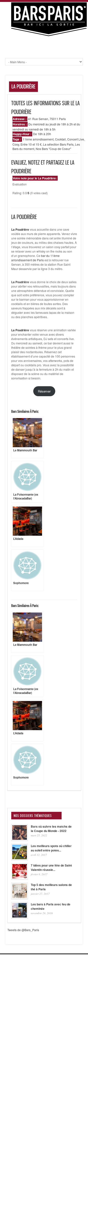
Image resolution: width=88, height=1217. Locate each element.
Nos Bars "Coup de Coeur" (53, 149)
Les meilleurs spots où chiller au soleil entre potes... (51, 848)
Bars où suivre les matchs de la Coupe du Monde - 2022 (51, 828)
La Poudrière (20, 282)
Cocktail (60, 139)
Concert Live (75, 139)
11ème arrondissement (38, 139)
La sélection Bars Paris (58, 144)
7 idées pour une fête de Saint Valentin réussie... (51, 867)
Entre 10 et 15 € (31, 144)
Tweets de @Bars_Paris (23, 930)
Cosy (15, 144)
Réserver (44, 391)
